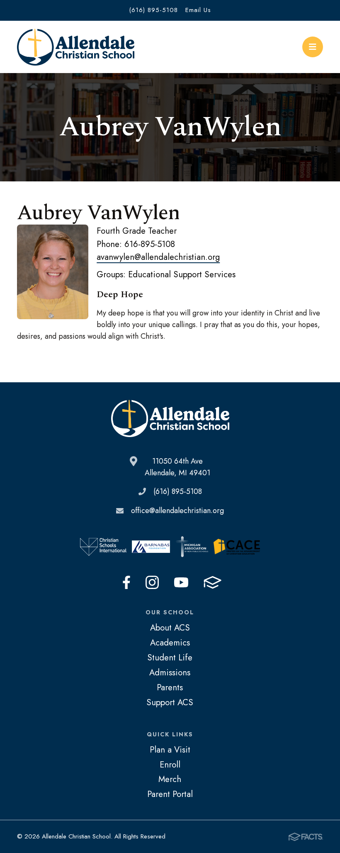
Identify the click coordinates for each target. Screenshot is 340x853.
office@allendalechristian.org (177, 510)
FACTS (212, 582)
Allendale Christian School (75, 47)
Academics (170, 642)
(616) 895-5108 (153, 10)
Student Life (169, 657)
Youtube (181, 582)
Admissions (169, 672)
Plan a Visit (170, 749)
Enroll (170, 764)
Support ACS (169, 702)
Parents (170, 687)
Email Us (198, 10)
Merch (169, 779)
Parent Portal (170, 794)
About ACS (170, 627)
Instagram (152, 582)
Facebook (126, 582)
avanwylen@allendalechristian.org (158, 257)
